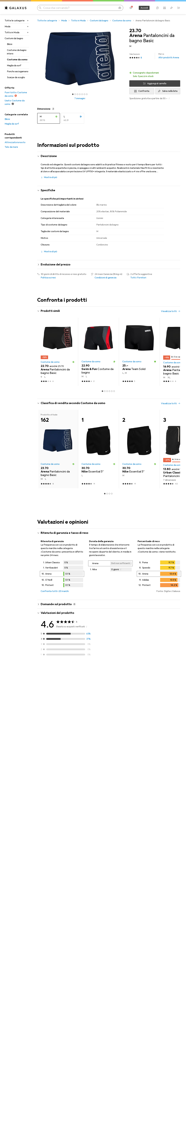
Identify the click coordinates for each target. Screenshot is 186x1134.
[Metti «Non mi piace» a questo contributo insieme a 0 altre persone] (178, 679)
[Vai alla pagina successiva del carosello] (175, 352)
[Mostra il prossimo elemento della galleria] (123, 58)
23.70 (135, 30)
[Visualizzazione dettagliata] (62, 574)
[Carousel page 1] (73, 94)
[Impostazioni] (130, 8)
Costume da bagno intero (17, 52)
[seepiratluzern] (65, 679)
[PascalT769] (65, 811)
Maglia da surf (14, 65)
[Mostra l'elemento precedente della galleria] (37, 58)
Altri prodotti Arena (168, 56)
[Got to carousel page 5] (82, 94)
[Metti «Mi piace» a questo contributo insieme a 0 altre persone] (165, 679)
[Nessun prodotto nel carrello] (178, 8)
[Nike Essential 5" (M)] (139, 449)
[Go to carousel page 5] (111, 391)
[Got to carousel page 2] (75, 94)
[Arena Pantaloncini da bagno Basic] (57, 352)
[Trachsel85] (65, 717)
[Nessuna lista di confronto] (164, 8)
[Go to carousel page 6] (114, 391)
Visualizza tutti (169, 311)
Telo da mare (11, 147)
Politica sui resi (48, 277)
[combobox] (57, 669)
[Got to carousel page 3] (77, 94)
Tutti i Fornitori (138, 277)
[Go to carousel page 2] (104, 391)
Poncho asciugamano (17, 71)
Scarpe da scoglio (16, 77)
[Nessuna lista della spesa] (171, 8)
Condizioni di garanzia (106, 277)
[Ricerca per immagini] (119, 8)
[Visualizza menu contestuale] (159, 679)
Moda (7, 26)
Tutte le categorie (15, 20)
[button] (154, 74)
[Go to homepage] (15, 8)
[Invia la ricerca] (40, 8)
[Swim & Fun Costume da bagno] (98, 352)
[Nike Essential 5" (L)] (98, 449)
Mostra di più (50, 177)
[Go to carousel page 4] (109, 391)
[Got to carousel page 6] (84, 94)
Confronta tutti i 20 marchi (55, 591)
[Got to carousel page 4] (80, 94)
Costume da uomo (17, 59)
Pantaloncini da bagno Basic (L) (108, 696)
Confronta (143, 91)
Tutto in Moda (12, 32)
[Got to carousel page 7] (86, 94)
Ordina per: (46, 669)
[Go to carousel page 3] (107, 391)
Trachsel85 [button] (54, 716)
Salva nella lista (170, 91)
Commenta (50, 703)
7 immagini (79, 98)
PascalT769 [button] (55, 810)
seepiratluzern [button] (56, 678)
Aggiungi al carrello (156, 83)
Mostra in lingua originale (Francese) (62, 734)
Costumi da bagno (14, 38)
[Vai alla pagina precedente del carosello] (42, 352)
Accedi (144, 7)
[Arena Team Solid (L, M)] (139, 352)
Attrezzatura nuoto (15, 142)
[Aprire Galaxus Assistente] (157, 8)
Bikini (9, 44)
